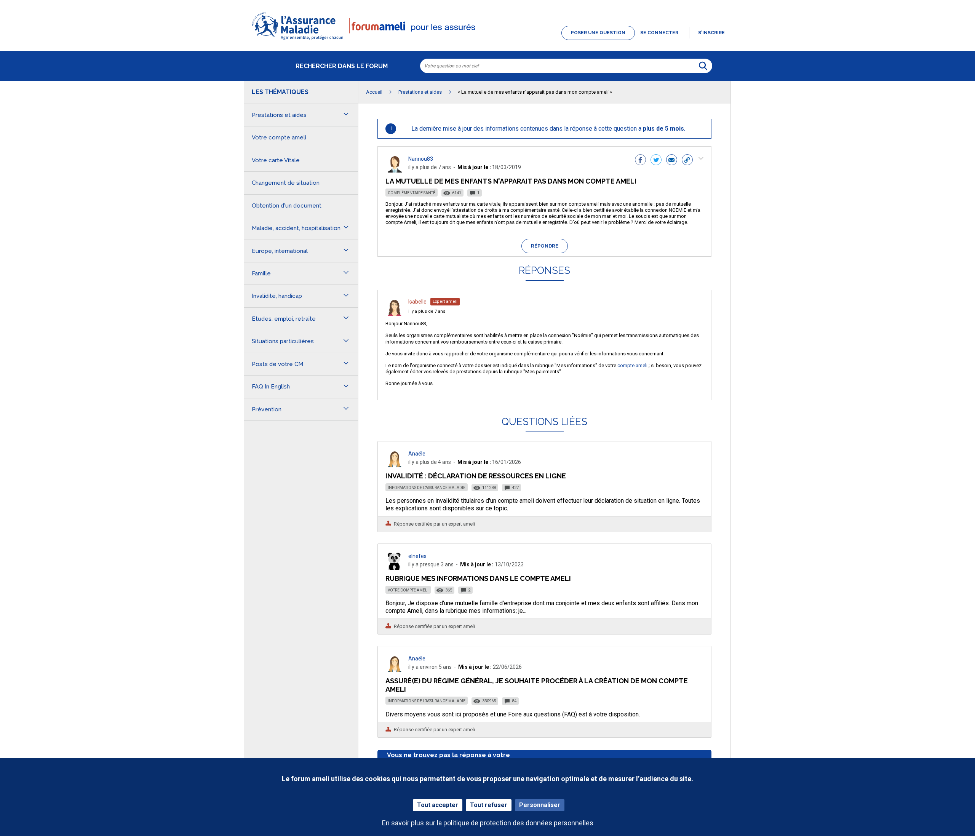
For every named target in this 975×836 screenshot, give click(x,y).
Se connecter (659, 32)
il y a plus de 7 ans (426, 311)
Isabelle (417, 302)
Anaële (416, 454)
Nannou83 (420, 159)
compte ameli (632, 365)
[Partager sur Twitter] (656, 160)
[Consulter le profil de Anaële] (394, 465)
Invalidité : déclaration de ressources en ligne (475, 476)
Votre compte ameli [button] (279, 137)
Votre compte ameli (408, 590)
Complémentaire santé (411, 193)
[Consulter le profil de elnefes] (394, 567)
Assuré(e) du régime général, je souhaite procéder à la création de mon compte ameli (536, 685)
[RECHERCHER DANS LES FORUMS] (703, 66)
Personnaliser (539, 805)
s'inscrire (711, 32)
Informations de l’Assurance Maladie (426, 488)
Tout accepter (437, 805)
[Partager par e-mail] (671, 160)
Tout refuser (488, 805)
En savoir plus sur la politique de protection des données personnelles (487, 823)
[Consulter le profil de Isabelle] (394, 314)
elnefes (417, 556)
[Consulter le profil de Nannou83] (394, 170)
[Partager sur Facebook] (640, 160)
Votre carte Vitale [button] (276, 160)
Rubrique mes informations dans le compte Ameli (478, 578)
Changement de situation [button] (286, 182)
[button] (487, 40)
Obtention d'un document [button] (286, 205)
